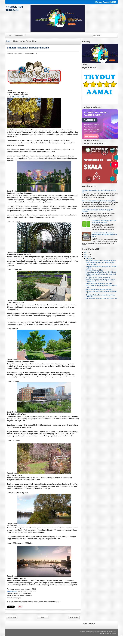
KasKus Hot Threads (14, 8)
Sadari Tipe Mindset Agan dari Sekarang (99, 289)
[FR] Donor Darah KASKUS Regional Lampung (101, 260)
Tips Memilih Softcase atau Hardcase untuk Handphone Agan (104, 221)
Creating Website (96, 631)
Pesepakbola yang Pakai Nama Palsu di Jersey (101, 272)
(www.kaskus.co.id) (35, 97)
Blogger (114, 633)
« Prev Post (12, 617)
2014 (86, 256)
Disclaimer (19, 35)
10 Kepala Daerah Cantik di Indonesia (98, 278)
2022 (86, 252)
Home (9, 35)
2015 (86, 254)
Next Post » (74, 617)
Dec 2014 (89, 258)
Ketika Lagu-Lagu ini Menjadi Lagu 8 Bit (99, 283)
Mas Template (112, 631)
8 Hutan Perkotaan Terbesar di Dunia (28, 47)
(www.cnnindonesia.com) (27, 591)
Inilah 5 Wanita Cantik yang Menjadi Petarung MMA (99, 201)
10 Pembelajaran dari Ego (94, 270)
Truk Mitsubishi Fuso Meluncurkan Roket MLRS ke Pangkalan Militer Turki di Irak (104, 234)
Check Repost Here (19, 97)
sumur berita (12, 591)
